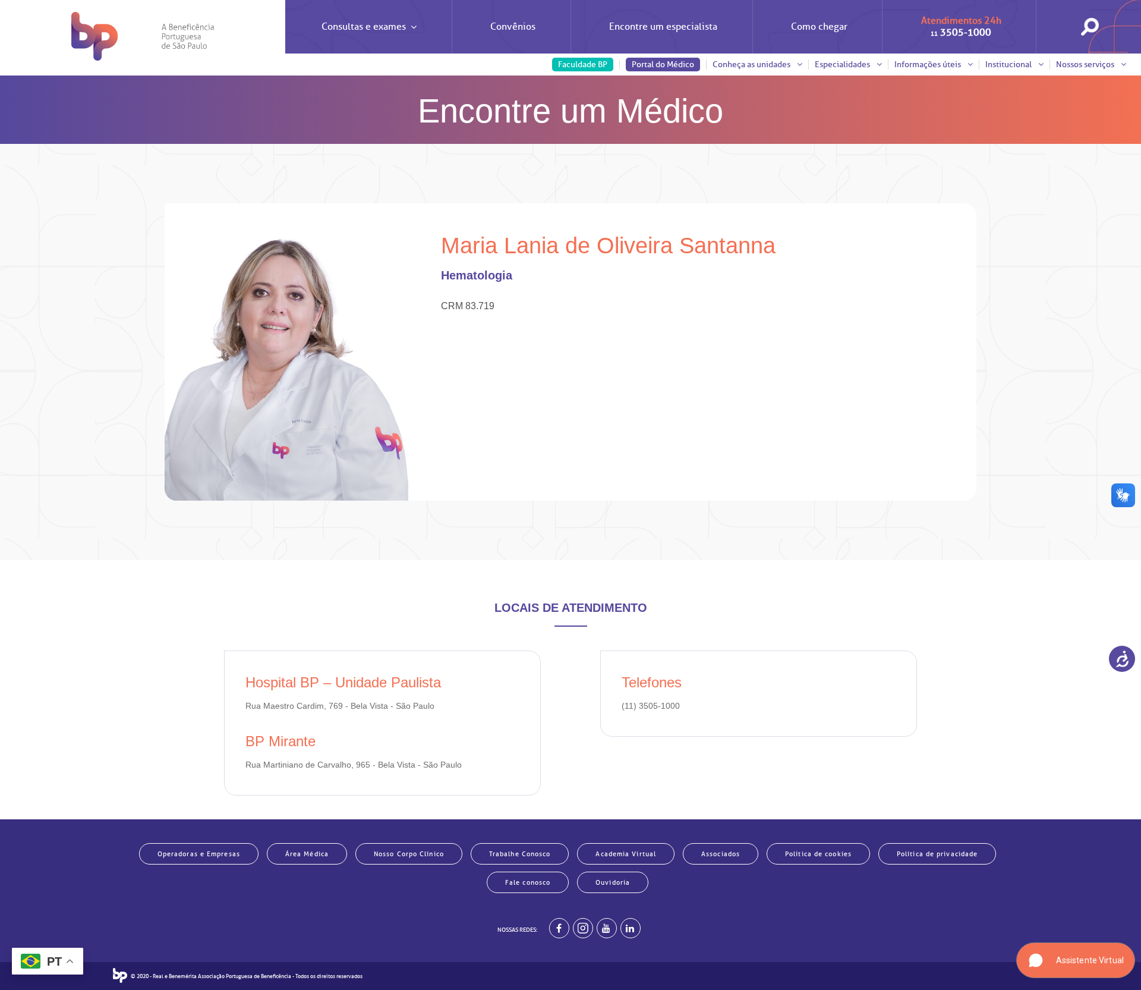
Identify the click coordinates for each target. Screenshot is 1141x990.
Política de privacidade (937, 854)
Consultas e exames (364, 27)
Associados (720, 854)
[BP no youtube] (607, 928)
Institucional (1009, 64)
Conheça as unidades (752, 64)
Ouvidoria (612, 882)
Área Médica (307, 854)
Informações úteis (928, 64)
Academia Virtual (625, 854)
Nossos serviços (1086, 64)
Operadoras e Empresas (198, 854)
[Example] (583, 928)
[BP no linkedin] (630, 928)
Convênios (512, 27)
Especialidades (843, 64)
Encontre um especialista (663, 27)
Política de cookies (818, 854)
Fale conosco (527, 882)
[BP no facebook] (559, 928)
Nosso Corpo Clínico (409, 854)
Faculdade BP (582, 64)
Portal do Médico (663, 64)
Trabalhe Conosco (520, 854)
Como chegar (819, 27)
